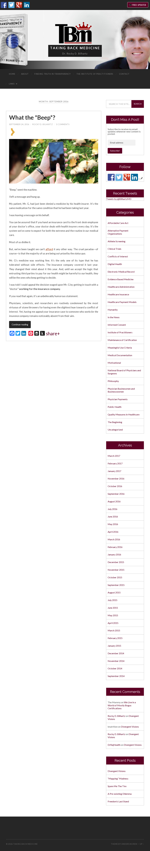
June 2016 (113, 516)
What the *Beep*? (32, 117)
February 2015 (115, 638)
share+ (53, 333)
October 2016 (115, 486)
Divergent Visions (130, 726)
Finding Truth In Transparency (52, 74)
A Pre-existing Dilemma (120, 793)
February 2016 (115, 547)
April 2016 (113, 531)
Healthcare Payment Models (122, 302)
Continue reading (20, 324)
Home (12, 74)
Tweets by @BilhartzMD (118, 199)
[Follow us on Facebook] (111, 177)
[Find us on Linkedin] (134, 177)
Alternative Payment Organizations (118, 232)
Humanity (113, 309)
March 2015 (114, 630)
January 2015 (114, 645)
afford (49, 249)
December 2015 (116, 562)
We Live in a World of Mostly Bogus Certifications (122, 705)
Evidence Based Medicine (120, 279)
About (25, 74)
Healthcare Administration (121, 286)
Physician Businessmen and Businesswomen (121, 390)
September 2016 (116, 493)
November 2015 (116, 569)
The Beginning (115, 422)
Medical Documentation (120, 355)
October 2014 (115, 668)
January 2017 (114, 471)
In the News (114, 317)
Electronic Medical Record (121, 271)
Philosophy (113, 381)
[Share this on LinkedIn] (76, 134)
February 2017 (115, 463)
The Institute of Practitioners (94, 74)
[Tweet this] (57, 134)
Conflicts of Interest (118, 256)
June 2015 (113, 607)
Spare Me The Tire (117, 786)
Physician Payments (118, 399)
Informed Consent (117, 324)
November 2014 (116, 661)
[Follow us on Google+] (126, 177)
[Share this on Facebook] (31, 134)
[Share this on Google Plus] (70, 134)
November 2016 (116, 478)
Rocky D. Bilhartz (42, 124)
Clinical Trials (114, 248)
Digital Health (115, 264)
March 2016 (114, 539)
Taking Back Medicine (25, 844)
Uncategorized (115, 429)
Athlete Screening (116, 241)
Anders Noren (129, 844)
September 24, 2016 (19, 124)
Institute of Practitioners (120, 332)
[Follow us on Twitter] (118, 177)
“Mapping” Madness (118, 778)
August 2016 (114, 501)
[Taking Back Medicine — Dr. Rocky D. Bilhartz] (75, 39)
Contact (124, 74)
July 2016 (112, 509)
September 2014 (116, 676)
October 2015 (115, 577)
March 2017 (114, 455)
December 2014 (116, 653)
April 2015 (113, 623)
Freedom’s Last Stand (118, 801)
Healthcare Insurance (118, 294)
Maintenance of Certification (122, 340)
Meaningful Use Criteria (120, 347)
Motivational (114, 362)
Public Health (114, 406)
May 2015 (113, 615)
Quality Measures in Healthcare (123, 414)
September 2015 (116, 585)
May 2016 (113, 524)
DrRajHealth (114, 744)
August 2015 (114, 592)
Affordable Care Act (118, 223)
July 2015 (112, 600)
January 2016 (114, 554)
